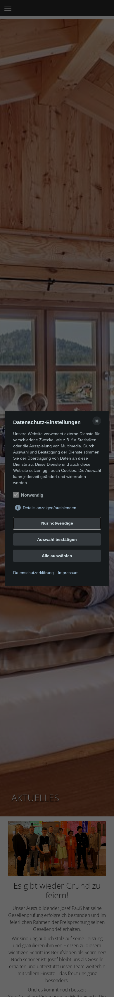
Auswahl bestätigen (57, 539)
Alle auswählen (57, 555)
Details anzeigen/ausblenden (49, 507)
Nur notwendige (57, 523)
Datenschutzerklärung (33, 572)
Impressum (68, 572)
